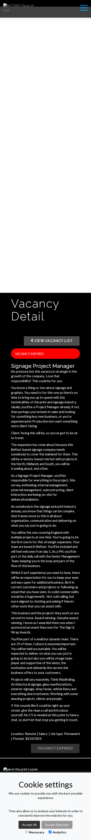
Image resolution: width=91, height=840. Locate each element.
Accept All (29, 825)
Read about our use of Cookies (45, 804)
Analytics (59, 832)
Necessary (36, 832)
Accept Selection (57, 825)
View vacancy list (53, 341)
